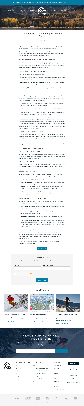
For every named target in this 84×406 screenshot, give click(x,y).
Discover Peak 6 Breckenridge (38, 314)
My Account (64, 10)
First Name (17, 265)
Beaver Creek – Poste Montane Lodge (40, 368)
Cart (75, 10)
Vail (16, 373)
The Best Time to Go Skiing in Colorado (14, 314)
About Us (53, 10)
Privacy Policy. (46, 402)
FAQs (55, 378)
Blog (55, 383)
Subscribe (42, 280)
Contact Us (56, 381)
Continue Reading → (11, 321)
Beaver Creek (18, 368)
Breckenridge (18, 370)
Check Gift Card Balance (59, 389)
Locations (19, 10)
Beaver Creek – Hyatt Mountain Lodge (40, 373)
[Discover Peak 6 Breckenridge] (42, 303)
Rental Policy (56, 376)
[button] (82, 2)
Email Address (48, 265)
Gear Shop (31, 10)
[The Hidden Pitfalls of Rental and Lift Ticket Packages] (68, 303)
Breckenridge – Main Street (38, 378)
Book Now (8, 10)
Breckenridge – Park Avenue (38, 376)
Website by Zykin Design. (54, 402)
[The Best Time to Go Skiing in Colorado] (16, 303)
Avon (17, 365)
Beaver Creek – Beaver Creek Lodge (40, 370)
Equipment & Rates (58, 365)
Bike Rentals (56, 368)
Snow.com (29, 226)
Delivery (17, 376)
